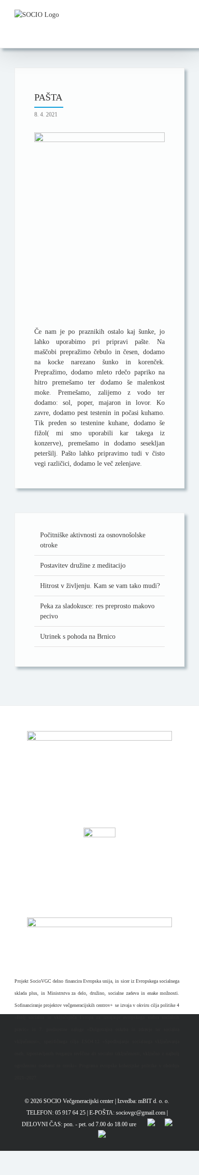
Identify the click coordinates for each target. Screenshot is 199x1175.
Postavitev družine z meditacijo (83, 565)
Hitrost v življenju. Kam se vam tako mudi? (100, 585)
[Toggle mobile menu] (181, 15)
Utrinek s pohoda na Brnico (77, 636)
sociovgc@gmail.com (140, 1112)
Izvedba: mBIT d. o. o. (143, 1101)
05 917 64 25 (70, 1112)
